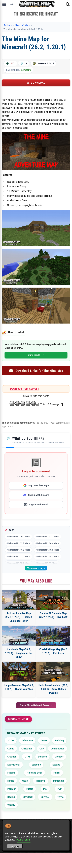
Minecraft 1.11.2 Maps (48, 536)
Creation (12, 756)
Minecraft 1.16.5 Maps (48, 550)
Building (59, 740)
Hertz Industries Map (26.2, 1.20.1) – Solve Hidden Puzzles (53, 689)
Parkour (11, 789)
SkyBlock (27, 797)
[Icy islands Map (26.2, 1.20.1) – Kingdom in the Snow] (19, 636)
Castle (10, 748)
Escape (56, 764)
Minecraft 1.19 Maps (47, 563)
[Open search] (67, 4)
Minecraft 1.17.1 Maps (19, 556)
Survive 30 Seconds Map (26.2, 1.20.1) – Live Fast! (53, 615)
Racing (11, 797)
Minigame (58, 780)
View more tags (36, 568)
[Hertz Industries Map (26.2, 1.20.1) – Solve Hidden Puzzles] (53, 672)
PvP (59, 789)
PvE (45, 789)
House (10, 780)
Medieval (41, 780)
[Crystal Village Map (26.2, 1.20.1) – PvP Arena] (53, 636)
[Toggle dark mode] (12, 4)
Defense (42, 756)
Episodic (36, 764)
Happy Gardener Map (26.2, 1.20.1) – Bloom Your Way (19, 687)
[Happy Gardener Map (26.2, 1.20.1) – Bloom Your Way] (19, 672)
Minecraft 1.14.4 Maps (48, 543)
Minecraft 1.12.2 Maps (19, 543)
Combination (57, 748)
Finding (11, 772)
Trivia (60, 797)
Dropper (59, 756)
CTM (27, 756)
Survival (45, 797)
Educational (13, 764)
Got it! (14, 846)
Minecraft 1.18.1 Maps (48, 556)
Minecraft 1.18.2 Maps (19, 563)
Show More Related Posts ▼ (36, 705)
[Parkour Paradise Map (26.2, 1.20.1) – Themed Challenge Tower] (19, 600)
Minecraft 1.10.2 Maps (19, 536)
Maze (25, 780)
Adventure (26, 70)
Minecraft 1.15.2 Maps (19, 550)
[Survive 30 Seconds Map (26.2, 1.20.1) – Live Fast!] (53, 600)
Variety (11, 805)
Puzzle (29, 789)
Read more (23, 839)
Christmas (26, 748)
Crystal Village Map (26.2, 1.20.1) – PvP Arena (53, 651)
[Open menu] (4, 4)
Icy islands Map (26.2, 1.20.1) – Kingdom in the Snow (18, 653)
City (42, 748)
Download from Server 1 (24, 388)
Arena (44, 740)
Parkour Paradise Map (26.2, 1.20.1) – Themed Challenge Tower (18, 617)
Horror (56, 772)
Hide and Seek (34, 772)
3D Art (10, 740)
